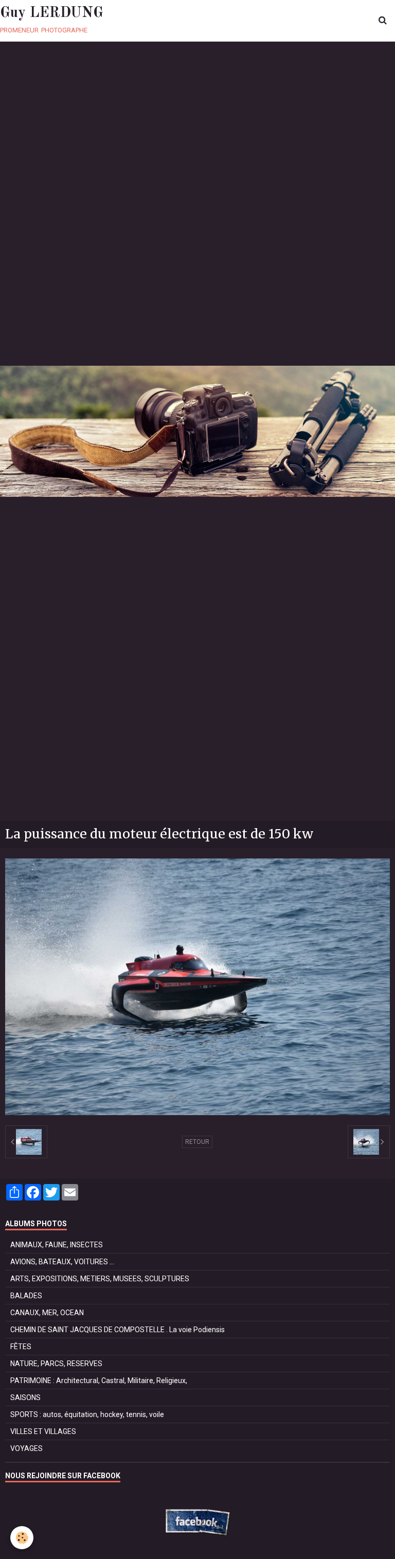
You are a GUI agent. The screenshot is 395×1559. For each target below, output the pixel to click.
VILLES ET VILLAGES (43, 1431)
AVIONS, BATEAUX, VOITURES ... (62, 1262)
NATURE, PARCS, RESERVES (56, 1363)
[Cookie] (21, 1537)
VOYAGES (26, 1448)
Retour (197, 1141)
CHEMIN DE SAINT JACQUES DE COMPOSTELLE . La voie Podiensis (117, 1329)
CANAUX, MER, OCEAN (47, 1313)
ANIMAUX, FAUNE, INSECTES (56, 1245)
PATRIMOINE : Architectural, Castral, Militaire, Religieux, (98, 1380)
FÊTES (20, 1346)
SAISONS (25, 1397)
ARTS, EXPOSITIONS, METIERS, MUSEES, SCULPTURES (99, 1279)
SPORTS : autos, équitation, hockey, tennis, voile (87, 1414)
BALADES (26, 1296)
